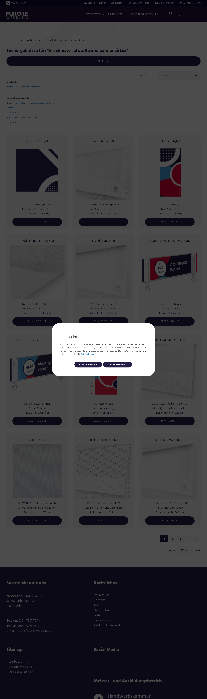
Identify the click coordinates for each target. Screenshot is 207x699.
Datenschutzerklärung (91, 354)
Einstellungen (88, 364)
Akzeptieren (117, 364)
